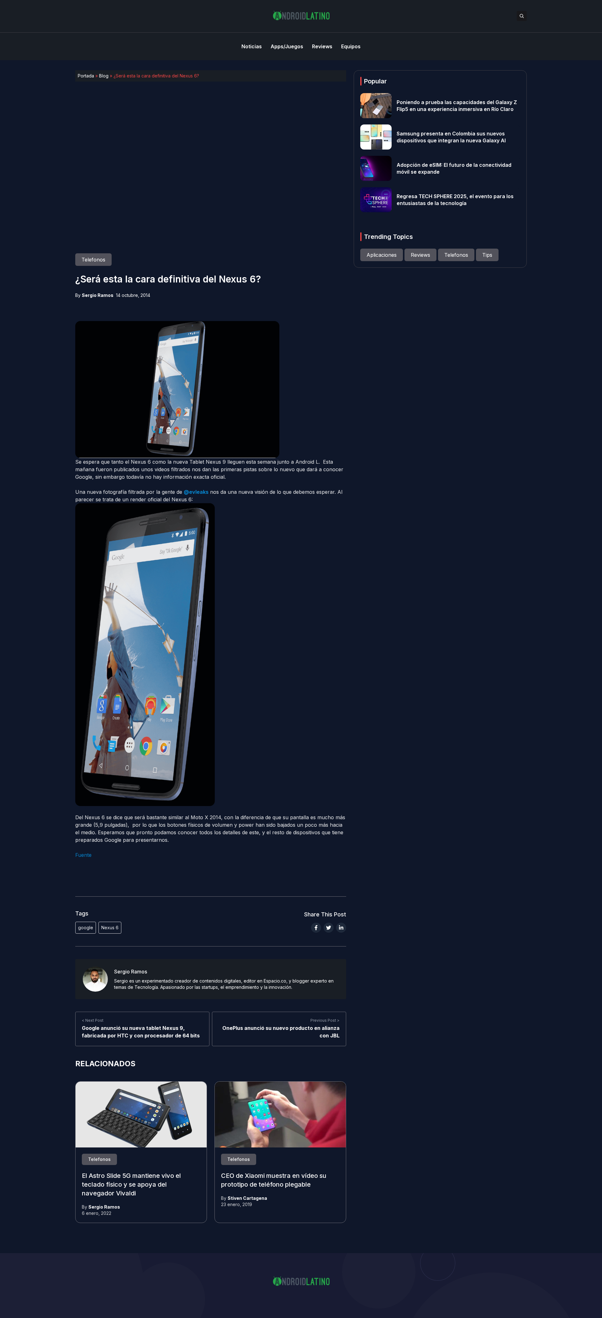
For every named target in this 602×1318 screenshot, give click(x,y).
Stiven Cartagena (247, 1198)
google (85, 927)
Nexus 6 (110, 927)
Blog (103, 75)
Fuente (83, 855)
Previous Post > (325, 1020)
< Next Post (92, 1020)
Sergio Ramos (98, 295)
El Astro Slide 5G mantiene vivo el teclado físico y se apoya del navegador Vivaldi (131, 1184)
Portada (86, 75)
